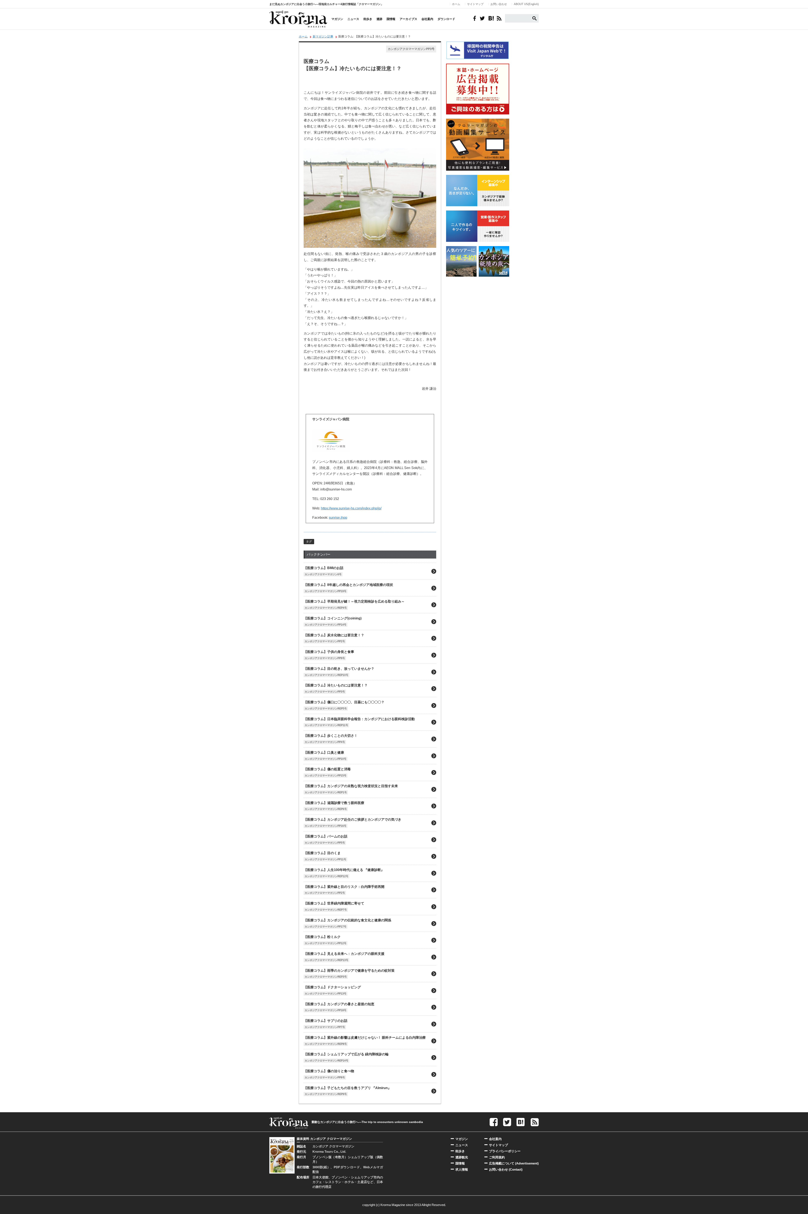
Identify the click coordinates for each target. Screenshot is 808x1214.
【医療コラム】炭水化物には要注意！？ (334, 635)
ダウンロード (446, 19)
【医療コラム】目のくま (322, 853)
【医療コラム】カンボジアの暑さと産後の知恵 (339, 1004)
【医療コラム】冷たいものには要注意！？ (336, 685)
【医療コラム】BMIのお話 (323, 568)
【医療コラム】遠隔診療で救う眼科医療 (334, 803)
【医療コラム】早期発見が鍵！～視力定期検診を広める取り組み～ (354, 601)
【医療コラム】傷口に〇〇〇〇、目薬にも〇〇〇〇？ (344, 702)
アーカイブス (408, 19)
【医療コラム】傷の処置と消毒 (327, 769)
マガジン (337, 19)
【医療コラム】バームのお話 (325, 836)
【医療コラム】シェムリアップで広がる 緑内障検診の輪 (346, 1054)
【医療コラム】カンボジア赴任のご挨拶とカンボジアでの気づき (352, 819)
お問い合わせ (498, 4)
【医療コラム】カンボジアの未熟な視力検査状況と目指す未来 (351, 786)
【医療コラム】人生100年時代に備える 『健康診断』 (344, 870)
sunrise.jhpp (338, 517)
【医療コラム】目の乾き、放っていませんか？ (339, 668)
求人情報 (461, 1169)
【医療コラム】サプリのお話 (325, 1020)
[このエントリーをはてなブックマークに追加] (490, 18)
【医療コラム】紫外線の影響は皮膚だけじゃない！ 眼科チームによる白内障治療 (365, 1037)
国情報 (391, 19)
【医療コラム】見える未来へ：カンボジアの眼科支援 (344, 953)
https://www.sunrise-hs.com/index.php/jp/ (351, 508)
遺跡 (379, 19)
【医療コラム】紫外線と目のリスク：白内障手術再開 (344, 886)
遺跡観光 (461, 1157)
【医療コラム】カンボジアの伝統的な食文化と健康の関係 (347, 920)
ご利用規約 (497, 1157)
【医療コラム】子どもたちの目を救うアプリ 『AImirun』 (347, 1088)
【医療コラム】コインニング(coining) (332, 618)
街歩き (367, 19)
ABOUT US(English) (526, 4)
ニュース (353, 19)
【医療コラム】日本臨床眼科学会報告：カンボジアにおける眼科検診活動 (359, 719)
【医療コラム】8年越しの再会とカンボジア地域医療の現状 (348, 585)
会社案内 (427, 19)
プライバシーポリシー (505, 1151)
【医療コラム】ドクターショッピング (332, 987)
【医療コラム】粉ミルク (322, 937)
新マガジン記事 (323, 36)
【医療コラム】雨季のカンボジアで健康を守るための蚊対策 (349, 970)
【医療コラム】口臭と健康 (324, 752)
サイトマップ (475, 4)
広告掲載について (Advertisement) (514, 1163)
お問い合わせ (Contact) (505, 1169)
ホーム (456, 4)
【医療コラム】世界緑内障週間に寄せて (334, 903)
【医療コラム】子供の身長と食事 (329, 652)
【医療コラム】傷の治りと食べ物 (329, 1071)
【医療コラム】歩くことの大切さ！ (330, 735)
